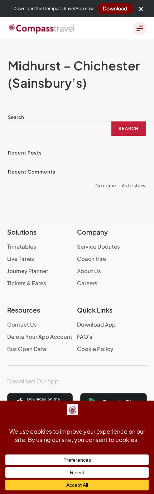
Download (115, 8)
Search (16, 117)
